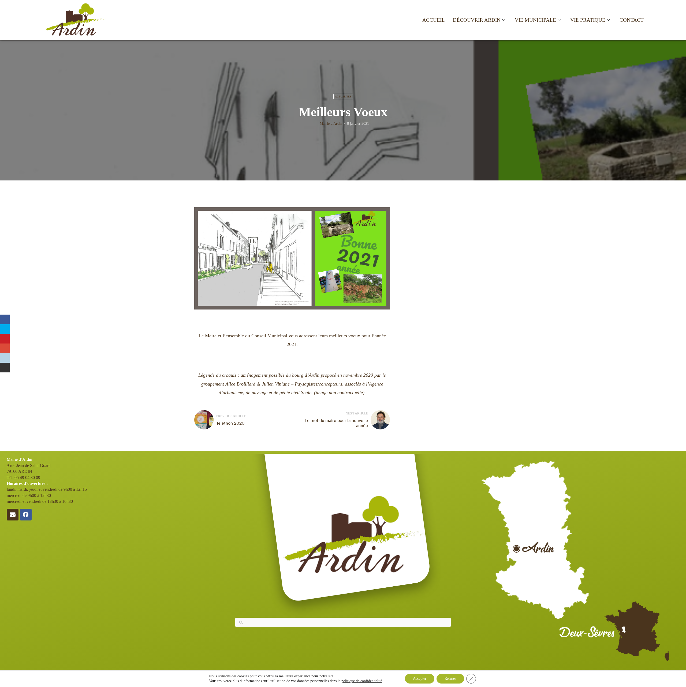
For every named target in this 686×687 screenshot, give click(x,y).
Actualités (343, 96)
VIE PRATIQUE (587, 20)
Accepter (419, 679)
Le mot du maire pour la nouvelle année (336, 423)
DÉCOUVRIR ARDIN (477, 20)
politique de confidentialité (361, 681)
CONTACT (632, 20)
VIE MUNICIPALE (535, 20)
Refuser (450, 679)
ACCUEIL (433, 20)
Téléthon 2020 (230, 423)
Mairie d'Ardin (331, 124)
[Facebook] (26, 514)
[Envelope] (12, 514)
